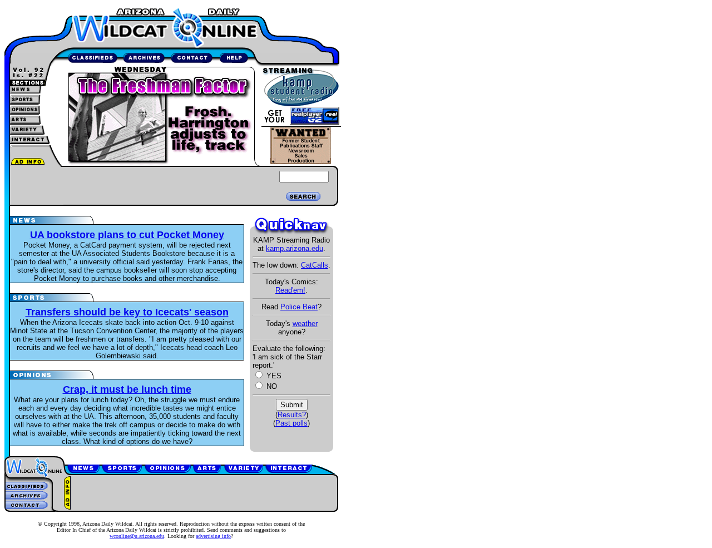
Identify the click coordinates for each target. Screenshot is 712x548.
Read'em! (290, 290)
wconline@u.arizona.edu (137, 536)
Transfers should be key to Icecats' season (127, 312)
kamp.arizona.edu (294, 248)
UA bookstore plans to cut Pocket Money (127, 234)
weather (305, 323)
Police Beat (299, 307)
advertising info (213, 536)
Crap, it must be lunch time (127, 389)
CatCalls (314, 265)
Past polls (291, 423)
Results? (292, 415)
